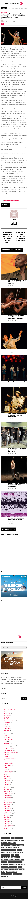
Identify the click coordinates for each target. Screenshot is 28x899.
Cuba (5, 724)
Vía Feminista (7, 788)
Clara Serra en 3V (8, 719)
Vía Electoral (7, 786)
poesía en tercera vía (12, 871)
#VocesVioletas (19, 838)
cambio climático (19, 845)
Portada (6, 756)
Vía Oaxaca (7, 806)
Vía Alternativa (8, 771)
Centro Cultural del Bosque (9, 850)
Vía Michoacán (8, 803)
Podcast (6, 754)
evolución (4, 862)
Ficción (6, 736)
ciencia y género (6, 854)
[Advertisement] (14, 618)
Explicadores (7, 734)
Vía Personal (7, 808)
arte (7, 842)
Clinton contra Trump (10, 721)
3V (4, 711)
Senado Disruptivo (9, 758)
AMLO (3, 842)
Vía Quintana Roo (8, 812)
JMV (4, 21)
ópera (6, 200)
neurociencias (10, 869)
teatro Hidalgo (16, 200)
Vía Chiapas (7, 776)
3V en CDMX (7, 713)
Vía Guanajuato (8, 793)
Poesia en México (20, 869)
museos (14, 867)
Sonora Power (8, 763)
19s (5, 708)
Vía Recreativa (4, 12)
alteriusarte (11, 840)
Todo (5, 769)
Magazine (6, 743)
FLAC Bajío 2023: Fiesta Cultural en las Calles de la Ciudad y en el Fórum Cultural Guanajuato (17, 317)
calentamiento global (7, 845)
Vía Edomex (7, 784)
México (20, 867)
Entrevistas (7, 728)
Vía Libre (6, 801)
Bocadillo (6, 717)
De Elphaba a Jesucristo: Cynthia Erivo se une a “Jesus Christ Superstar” (17, 282)
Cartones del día (12, 847)
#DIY (12, 838)
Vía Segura (7, 816)
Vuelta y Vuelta (8, 829)
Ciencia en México (17, 852)
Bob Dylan (7, 715)
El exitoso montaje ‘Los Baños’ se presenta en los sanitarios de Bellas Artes (17, 450)
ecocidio (15, 859)
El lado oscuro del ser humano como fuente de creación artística (16, 519)
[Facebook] (2, 688)
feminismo (19, 862)
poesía (3, 871)
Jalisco (9, 864)
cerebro (20, 850)
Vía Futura (6, 789)
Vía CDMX (6, 775)
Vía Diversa (7, 780)
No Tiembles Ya (8, 750)
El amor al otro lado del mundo (16, 382)
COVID (16, 854)
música (3, 869)
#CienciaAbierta (5, 838)
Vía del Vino (7, 778)
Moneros (22, 864)
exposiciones (12, 862)
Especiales (6, 730)
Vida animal (4, 876)
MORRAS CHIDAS (8, 749)
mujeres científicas (6, 867)
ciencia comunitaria (7, 852)
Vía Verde (6, 821)
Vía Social (6, 817)
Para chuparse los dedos (10, 752)
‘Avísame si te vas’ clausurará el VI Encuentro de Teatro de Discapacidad (17, 485)
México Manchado (9, 745)
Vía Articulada (7, 773)
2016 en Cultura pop (9, 709)
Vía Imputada (7, 797)
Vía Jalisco (6, 799)
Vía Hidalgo (7, 795)
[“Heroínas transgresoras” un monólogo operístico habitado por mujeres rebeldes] (14, 36)
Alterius (4, 840)
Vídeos (6, 827)
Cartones (4, 847)
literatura (15, 864)
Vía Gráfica (7, 791)
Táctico (6, 767)
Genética (4, 864)
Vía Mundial (7, 804)
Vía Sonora (7, 819)
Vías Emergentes (8, 825)
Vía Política (7, 810)
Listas (5, 741)
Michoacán (7, 747)
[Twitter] (5, 688)
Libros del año (8, 739)
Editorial (6, 726)
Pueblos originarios (7, 874)
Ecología (21, 859)
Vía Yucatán (7, 823)
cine (13, 854)
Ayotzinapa (13, 842)
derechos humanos (6, 859)
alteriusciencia (19, 840)
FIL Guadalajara (8, 737)
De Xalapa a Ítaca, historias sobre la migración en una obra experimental (17, 415)
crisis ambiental (6, 857)
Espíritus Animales (9, 732)
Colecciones (7, 722)
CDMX (19, 847)
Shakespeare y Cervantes (11, 762)
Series (5, 760)
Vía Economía (7, 782)
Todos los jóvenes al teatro (15, 350)
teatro (10, 200)
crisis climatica (15, 857)
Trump (20, 874)
